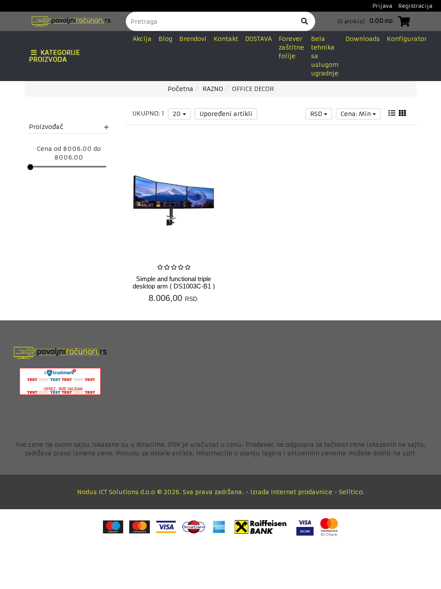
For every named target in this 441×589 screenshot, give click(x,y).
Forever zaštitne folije (291, 47)
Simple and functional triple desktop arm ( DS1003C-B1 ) (174, 282)
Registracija (415, 6)
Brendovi (193, 39)
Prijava (382, 6)
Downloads (362, 39)
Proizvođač (46, 127)
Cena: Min (357, 114)
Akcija (142, 39)
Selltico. (351, 492)
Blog (165, 39)
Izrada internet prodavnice (291, 492)
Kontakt (226, 39)
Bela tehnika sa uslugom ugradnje (325, 56)
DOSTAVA (258, 39)
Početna (180, 89)
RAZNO (212, 89)
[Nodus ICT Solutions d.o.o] (69, 21)
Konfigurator (407, 39)
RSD (317, 114)
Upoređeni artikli (225, 114)
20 (178, 114)
